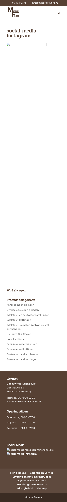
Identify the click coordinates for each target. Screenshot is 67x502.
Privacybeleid (25, 488)
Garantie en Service (41, 472)
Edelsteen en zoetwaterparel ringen (28, 315)
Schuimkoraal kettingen (21, 349)
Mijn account (18, 472)
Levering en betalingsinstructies (32, 476)
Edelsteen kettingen (19, 319)
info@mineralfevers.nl (28, 401)
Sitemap (42, 488)
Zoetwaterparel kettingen (22, 359)
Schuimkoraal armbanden (22, 344)
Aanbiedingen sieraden (20, 304)
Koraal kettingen (16, 339)
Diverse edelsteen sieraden (23, 309)
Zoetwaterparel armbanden (23, 354)
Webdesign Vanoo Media (32, 484)
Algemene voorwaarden (31, 480)
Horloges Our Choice (19, 334)
